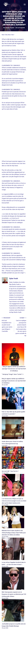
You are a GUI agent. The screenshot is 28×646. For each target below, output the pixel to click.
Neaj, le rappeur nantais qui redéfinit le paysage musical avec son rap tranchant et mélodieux (14, 369)
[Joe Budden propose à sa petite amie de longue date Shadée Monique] (14, 610)
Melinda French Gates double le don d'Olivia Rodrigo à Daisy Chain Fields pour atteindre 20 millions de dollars (14, 533)
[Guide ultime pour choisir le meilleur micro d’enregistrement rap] (14, 428)
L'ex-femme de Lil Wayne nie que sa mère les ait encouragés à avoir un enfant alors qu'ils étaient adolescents (14, 501)
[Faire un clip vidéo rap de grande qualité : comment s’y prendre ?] (14, 398)
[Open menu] (25, 4)
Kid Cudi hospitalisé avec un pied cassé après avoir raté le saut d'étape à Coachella (7, 324)
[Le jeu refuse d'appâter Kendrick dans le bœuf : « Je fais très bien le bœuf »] (14, 549)
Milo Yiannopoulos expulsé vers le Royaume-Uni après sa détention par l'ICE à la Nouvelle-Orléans (14, 594)
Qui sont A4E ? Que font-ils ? (10, 471)
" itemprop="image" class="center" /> (13, 374)
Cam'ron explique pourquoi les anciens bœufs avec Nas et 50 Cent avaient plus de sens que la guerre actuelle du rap (21, 326)
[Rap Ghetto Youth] (5, 4)
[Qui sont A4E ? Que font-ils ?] (14, 457)
